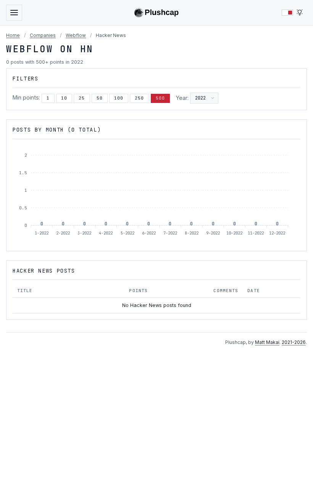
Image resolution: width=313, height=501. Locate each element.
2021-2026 (294, 342)
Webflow (76, 35)
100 (118, 98)
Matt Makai (267, 342)
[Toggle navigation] (14, 13)
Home (13, 35)
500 (160, 98)
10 (64, 98)
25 (82, 98)
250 (139, 98)
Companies (43, 35)
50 (100, 98)
